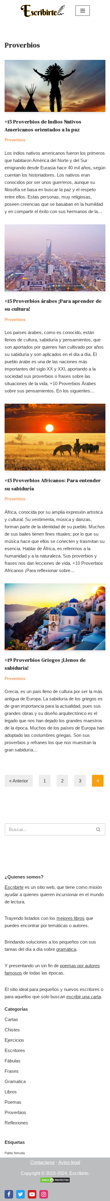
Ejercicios (14, 1040)
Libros (11, 1091)
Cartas (11, 1019)
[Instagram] (43, 1194)
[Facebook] (9, 1194)
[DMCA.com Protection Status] (55, 1181)
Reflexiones (16, 1122)
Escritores (15, 1050)
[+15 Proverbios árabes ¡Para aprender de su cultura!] (55, 257)
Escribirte (14, 887)
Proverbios (15, 140)
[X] (20, 1194)
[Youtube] (32, 1194)
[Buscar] (98, 829)
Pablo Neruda (15, 1153)
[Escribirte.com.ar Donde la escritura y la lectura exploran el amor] (43, 10)
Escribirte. (79, 1173)
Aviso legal (69, 1162)
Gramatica (15, 1081)
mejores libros (71, 918)
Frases (12, 1071)
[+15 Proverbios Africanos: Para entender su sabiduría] (55, 437)
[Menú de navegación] (82, 10)
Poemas (13, 1102)
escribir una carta (83, 996)
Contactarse (42, 1162)
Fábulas (12, 1060)
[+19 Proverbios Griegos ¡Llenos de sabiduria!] (55, 616)
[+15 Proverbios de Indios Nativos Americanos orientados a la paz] (55, 86)
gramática (66, 949)
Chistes (12, 1029)
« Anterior (18, 780)
